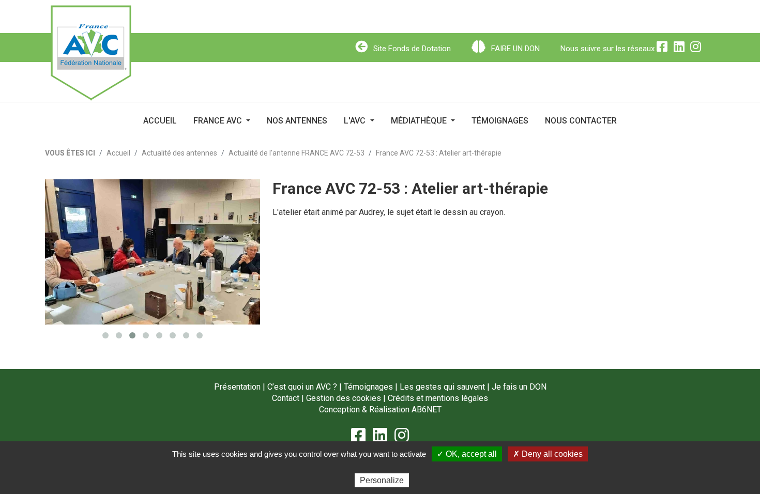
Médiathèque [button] (420, 121)
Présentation (237, 387)
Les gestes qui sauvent (442, 387)
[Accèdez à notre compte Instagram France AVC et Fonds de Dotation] (697, 48)
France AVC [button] (218, 121)
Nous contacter (581, 121)
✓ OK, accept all (467, 454)
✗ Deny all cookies (548, 454)
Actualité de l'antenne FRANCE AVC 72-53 (296, 153)
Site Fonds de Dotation (411, 48)
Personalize (382, 480)
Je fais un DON (519, 387)
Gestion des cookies (343, 398)
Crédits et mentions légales (438, 398)
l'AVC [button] (356, 121)
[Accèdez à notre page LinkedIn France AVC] (682, 48)
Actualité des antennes (179, 153)
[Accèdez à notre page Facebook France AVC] (665, 48)
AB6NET (427, 409)
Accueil (160, 121)
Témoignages (500, 121)
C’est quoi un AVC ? (302, 387)
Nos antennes (297, 121)
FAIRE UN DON (514, 48)
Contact (285, 398)
